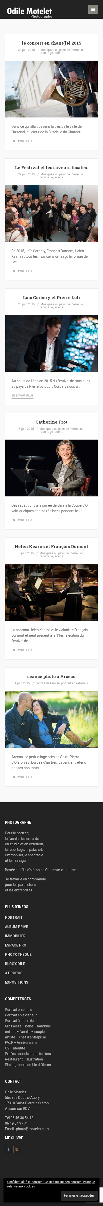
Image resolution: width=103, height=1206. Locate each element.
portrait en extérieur (74, 683)
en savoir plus (23, 141)
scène (58, 53)
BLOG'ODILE (15, 964)
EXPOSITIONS (16, 982)
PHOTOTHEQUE (18, 955)
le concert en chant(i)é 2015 (51, 43)
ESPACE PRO (15, 945)
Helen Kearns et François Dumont (51, 546)
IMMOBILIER (15, 936)
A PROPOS (13, 973)
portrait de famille (48, 683)
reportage (46, 53)
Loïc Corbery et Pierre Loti (51, 297)
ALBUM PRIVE (16, 927)
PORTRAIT (14, 917)
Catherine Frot (52, 422)
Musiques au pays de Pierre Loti (62, 50)
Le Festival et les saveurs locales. (51, 167)
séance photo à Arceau (51, 676)
